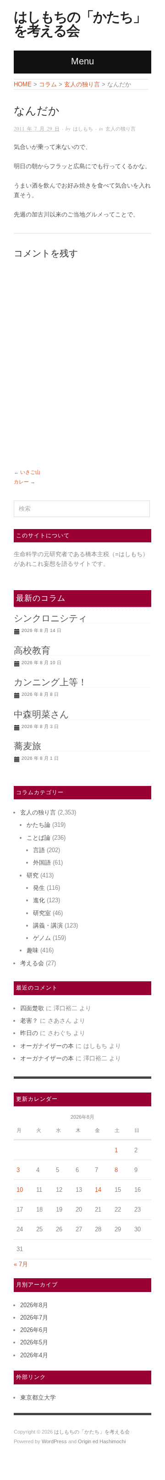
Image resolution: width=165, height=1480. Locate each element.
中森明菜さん (41, 714)
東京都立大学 (38, 1397)
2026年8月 (34, 1305)
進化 (39, 900)
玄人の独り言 (120, 128)
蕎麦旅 (27, 746)
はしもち (83, 128)
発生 (39, 887)
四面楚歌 (32, 1008)
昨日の (29, 1033)
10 (19, 1189)
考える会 (32, 963)
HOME (23, 84)
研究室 (42, 913)
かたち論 (38, 824)
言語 (39, 850)
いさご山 (30, 472)
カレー (21, 481)
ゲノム (42, 937)
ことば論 (38, 837)
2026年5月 (34, 1342)
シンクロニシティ (50, 618)
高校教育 (32, 650)
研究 (32, 875)
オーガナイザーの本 (47, 1045)
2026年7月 (34, 1317)
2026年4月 (34, 1355)
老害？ (29, 1020)
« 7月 (21, 1264)
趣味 (32, 950)
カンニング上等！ (50, 682)
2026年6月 (34, 1329)
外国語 (42, 862)
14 (98, 1189)
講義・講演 (48, 925)
